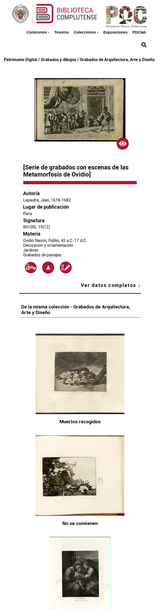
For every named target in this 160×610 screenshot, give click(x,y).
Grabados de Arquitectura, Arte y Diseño (117, 59)
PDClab (139, 32)
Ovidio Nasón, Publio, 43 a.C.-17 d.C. (54, 240)
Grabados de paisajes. (42, 255)
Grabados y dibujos (58, 59)
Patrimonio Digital (20, 59)
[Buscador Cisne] (30, 267)
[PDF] (48, 268)
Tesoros (61, 32)
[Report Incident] (65, 267)
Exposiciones (115, 32)
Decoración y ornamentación (48, 245)
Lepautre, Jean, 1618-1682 (47, 200)
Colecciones (85, 32)
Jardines (30, 250)
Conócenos (36, 32)
